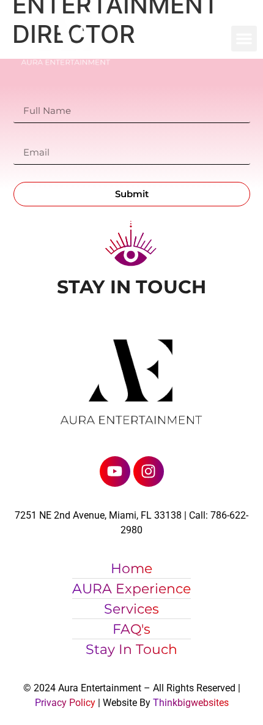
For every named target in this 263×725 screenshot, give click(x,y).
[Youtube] (115, 471)
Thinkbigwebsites (191, 702)
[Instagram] (148, 471)
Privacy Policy (65, 702)
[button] (244, 38)
